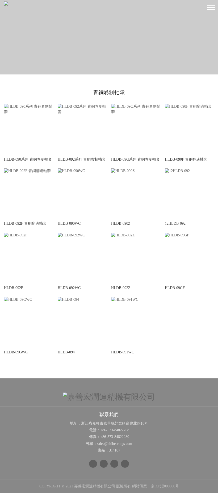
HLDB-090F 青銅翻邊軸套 (186, 159)
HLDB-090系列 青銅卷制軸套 (28, 159)
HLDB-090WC (69, 223)
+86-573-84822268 (114, 430)
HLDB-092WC (69, 288)
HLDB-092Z (121, 288)
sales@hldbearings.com (114, 444)
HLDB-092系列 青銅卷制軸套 (82, 159)
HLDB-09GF (175, 288)
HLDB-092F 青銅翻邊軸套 (25, 223)
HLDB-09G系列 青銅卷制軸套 (135, 159)
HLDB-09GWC (16, 352)
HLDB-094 (66, 352)
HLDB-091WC (122, 352)
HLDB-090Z (121, 223)
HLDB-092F (13, 288)
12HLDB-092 (175, 223)
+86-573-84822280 (114, 437)
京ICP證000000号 (165, 486)
